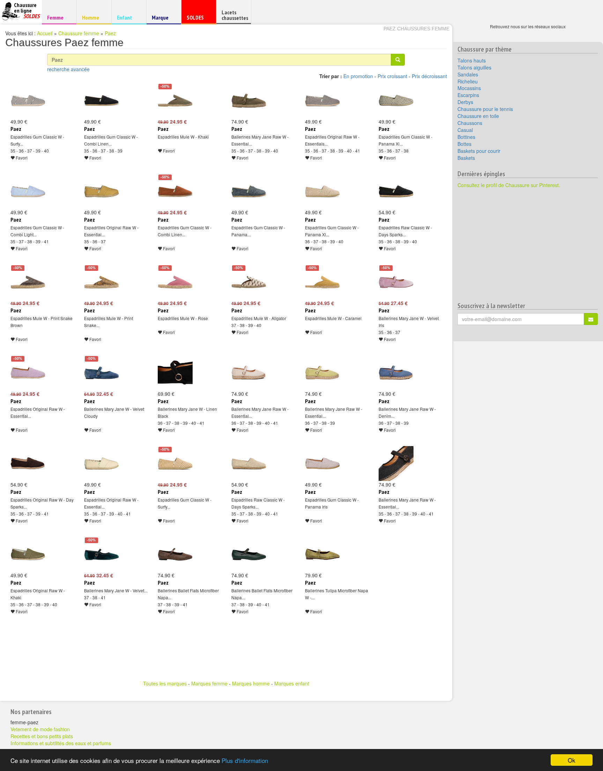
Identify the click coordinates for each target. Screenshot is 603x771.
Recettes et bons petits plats (41, 736)
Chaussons (469, 122)
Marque (162, 19)
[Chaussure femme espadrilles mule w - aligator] (248, 282)
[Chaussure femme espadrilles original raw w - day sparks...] (27, 463)
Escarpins (468, 94)
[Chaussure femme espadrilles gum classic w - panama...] (248, 191)
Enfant (128, 17)
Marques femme (209, 683)
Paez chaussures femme (416, 28)
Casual (465, 129)
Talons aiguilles (474, 67)
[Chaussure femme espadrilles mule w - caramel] (322, 282)
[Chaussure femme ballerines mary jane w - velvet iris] (396, 282)
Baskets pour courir (478, 150)
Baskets (466, 157)
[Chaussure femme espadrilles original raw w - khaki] (27, 554)
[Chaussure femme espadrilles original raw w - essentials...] (322, 100)
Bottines (466, 136)
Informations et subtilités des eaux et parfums (60, 743)
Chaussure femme (78, 33)
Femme (58, 17)
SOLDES (197, 19)
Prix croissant (392, 76)
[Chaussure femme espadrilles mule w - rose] (175, 282)
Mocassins (469, 87)
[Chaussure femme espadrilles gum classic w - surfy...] (27, 100)
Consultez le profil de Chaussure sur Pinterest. (508, 184)
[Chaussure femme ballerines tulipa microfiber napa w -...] (322, 554)
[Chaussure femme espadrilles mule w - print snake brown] (27, 282)
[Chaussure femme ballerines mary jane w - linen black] (175, 372)
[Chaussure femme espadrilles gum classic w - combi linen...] (101, 100)
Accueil (45, 33)
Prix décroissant (429, 76)
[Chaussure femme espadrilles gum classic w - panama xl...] (396, 100)
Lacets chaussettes (235, 15)
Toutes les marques (165, 683)
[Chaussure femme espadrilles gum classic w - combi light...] (27, 191)
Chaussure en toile (478, 115)
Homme (93, 17)
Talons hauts (471, 60)
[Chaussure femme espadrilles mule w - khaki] (175, 100)
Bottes (464, 143)
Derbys (465, 101)
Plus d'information (245, 760)
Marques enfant (291, 683)
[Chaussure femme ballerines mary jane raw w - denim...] (396, 372)
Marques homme (251, 683)
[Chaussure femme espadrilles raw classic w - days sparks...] (396, 191)
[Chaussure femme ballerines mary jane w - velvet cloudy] (101, 372)
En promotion (358, 76)
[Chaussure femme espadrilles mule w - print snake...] (101, 282)
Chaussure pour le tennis (485, 108)
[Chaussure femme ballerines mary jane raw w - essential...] (248, 100)
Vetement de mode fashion (40, 729)
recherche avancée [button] (68, 69)
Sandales (467, 74)
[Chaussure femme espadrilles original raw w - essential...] (101, 191)
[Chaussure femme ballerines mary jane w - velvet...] (101, 554)
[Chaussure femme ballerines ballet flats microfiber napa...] (175, 554)
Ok (571, 760)
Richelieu (467, 81)
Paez (110, 33)
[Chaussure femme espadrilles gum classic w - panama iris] (322, 463)
